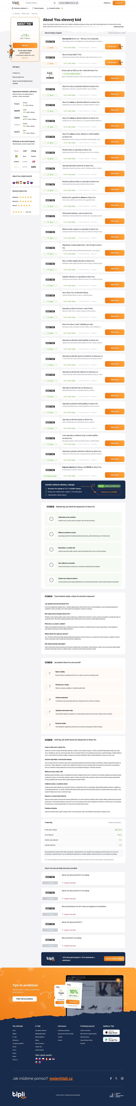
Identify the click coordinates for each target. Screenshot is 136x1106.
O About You (16, 73)
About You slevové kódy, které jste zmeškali (23, 82)
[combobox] (40, 3)
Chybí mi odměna (85, 1030)
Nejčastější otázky (40, 1033)
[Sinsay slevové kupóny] (33, 151)
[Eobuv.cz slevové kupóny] (25, 156)
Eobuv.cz (15, 1059)
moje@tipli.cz (61, 1078)
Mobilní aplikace (39, 1037)
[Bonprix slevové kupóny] (33, 156)
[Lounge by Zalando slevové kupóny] (25, 151)
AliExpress (15, 1040)
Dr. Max (14, 1037)
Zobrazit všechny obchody (114, 959)
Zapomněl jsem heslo (86, 1040)
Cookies (60, 1037)
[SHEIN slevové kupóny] (16, 161)
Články (37, 1040)
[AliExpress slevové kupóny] (16, 151)
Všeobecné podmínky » (115, 822)
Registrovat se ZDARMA (109, 492)
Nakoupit (25, 45)
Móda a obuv (25, 13)
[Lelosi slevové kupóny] (25, 161)
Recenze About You (18, 77)
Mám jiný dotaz (84, 1037)
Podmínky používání (63, 1030)
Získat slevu (115, 78)
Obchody (17, 13)
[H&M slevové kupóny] (33, 161)
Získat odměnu (73, 1002)
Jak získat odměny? (41, 1030)
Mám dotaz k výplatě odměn (88, 1033)
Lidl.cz (14, 1050)
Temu (14, 1030)
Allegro (14, 1033)
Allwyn (14, 1056)
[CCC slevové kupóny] (33, 167)
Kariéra (60, 1040)
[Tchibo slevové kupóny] (16, 167)
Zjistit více (25, 58)
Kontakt (82, 1043)
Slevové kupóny (39, 1043)
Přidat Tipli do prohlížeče (24, 999)
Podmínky (93, 47)
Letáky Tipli (38, 1046)
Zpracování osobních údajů (65, 1033)
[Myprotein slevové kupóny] (25, 167)
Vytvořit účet (119, 3)
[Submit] (54, 3)
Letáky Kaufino (39, 1050)
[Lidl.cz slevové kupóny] (16, 156)
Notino (14, 1053)
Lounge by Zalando (17, 1043)
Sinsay (14, 1046)
